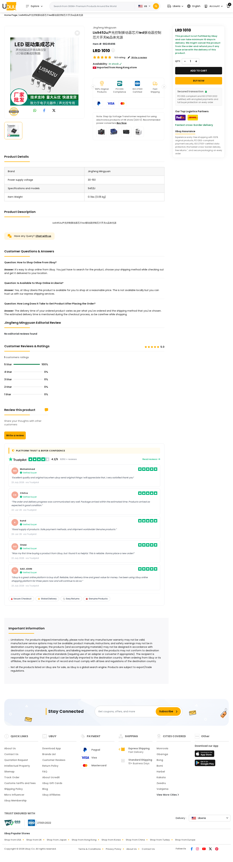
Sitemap (9, 771)
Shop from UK (34, 839)
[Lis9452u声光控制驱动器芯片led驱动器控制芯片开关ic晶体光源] (44, 71)
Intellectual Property (17, 765)
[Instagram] (198, 849)
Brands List (49, 754)
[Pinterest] (217, 849)
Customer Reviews (53, 760)
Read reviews (150, 459)
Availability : (100, 64)
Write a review (15, 435)
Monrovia (162, 748)
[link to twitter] (53, 111)
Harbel (161, 771)
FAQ (44, 771)
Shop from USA (12, 839)
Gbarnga (162, 754)
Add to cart (198, 70)
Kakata (161, 777)
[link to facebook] (44, 111)
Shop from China (135, 839)
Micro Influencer (14, 794)
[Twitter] (211, 849)
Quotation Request (16, 760)
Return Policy (50, 765)
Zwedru (161, 783)
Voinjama (162, 789)
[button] (175, 6)
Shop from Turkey (160, 839)
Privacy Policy (113, 849)
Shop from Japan (57, 839)
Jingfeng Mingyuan (104, 27)
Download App (51, 748)
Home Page (10, 15)
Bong (160, 760)
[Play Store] (205, 764)
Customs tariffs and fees (20, 783)
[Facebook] (192, 849)
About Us (10, 748)
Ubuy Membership (15, 800)
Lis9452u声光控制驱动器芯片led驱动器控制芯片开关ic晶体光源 (51, 15)
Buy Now (122, 123)
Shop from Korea (111, 839)
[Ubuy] (9, 6)
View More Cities (167, 794)
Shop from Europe (185, 839)
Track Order (11, 777)
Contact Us (11, 754)
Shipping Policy (13, 789)
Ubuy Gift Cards (52, 783)
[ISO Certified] (37, 822)
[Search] (156, 6)
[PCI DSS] (12, 823)
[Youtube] (204, 849)
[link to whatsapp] (34, 111)
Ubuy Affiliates (51, 794)
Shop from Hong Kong (84, 839)
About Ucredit (51, 777)
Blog (45, 789)
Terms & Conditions (89, 849)
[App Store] (205, 754)
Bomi (160, 765)
